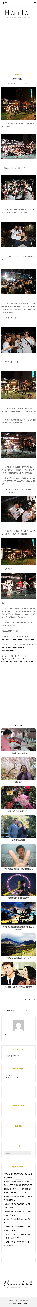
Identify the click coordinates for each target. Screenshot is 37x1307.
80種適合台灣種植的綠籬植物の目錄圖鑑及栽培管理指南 (18, 1175)
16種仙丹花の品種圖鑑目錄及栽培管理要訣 (18, 1221)
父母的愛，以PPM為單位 (18, 753)
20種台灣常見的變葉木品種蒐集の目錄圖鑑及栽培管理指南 (18, 1205)
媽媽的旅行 (18, 782)
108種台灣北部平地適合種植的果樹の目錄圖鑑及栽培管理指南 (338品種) (17, 1190)
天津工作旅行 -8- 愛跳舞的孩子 (18, 898)
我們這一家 (18, 74)
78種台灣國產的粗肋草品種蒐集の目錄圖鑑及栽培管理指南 (18, 1228)
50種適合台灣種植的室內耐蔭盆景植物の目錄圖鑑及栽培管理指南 (18, 1236)
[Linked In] (34, 999)
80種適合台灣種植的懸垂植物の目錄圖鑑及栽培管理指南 (18, 1243)
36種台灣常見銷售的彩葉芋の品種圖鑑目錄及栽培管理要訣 (18, 1213)
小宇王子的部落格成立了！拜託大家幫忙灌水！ (18, 869)
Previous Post (9, 1010)
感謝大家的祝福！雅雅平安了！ (18, 811)
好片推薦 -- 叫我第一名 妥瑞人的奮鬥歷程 (18, 987)
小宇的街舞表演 (18, 79)
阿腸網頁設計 (23, 1303)
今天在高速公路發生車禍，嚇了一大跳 (18, 958)
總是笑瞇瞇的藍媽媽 (18, 840)
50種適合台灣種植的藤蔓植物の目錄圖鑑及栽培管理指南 (18, 1198)
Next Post (29, 1010)
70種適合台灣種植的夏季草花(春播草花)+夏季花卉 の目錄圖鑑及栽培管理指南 (18, 1183)
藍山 (27, 83)
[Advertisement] (18, 53)
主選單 (5, 3)
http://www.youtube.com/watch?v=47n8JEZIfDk (17, 639)
